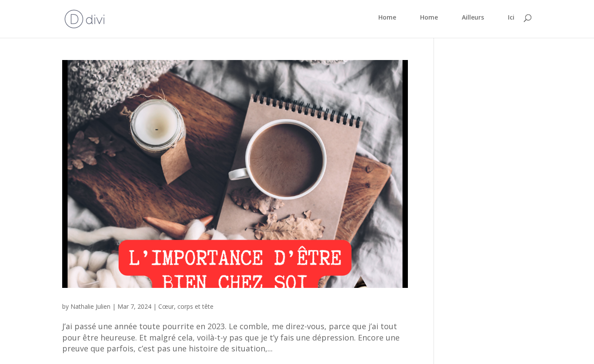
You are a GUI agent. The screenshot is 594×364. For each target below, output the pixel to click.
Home (387, 17)
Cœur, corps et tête (186, 306)
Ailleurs (473, 17)
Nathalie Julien (90, 306)
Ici (511, 17)
